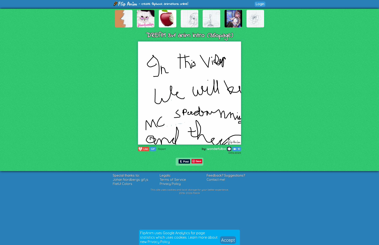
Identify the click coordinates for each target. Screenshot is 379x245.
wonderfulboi (217, 149)
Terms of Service (173, 179)
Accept (228, 240)
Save (198, 161)
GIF (153, 148)
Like (144, 148)
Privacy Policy (159, 242)
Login (260, 4)
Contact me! (216, 179)
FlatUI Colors (122, 184)
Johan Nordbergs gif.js (130, 179)
